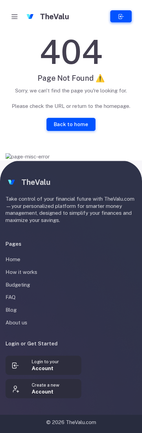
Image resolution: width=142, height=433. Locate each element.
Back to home (71, 124)
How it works (21, 272)
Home (13, 259)
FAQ (11, 297)
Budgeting (18, 285)
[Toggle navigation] (14, 16)
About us (16, 322)
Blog (11, 310)
